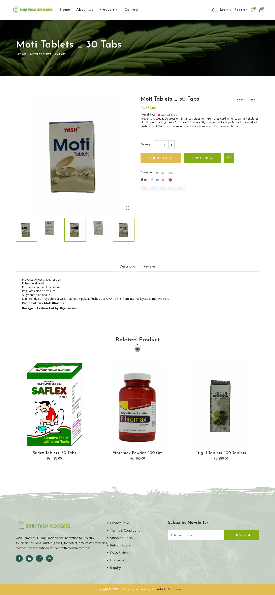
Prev (240, 99)
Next (253, 99)
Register (240, 9)
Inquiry (115, 567)
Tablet (171, 172)
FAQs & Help (119, 553)
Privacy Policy (120, 523)
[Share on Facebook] (152, 180)
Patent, (161, 172)
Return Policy (120, 545)
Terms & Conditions (125, 530)
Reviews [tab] (149, 266)
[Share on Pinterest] (170, 180)
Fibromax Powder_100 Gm (138, 453)
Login (224, 9)
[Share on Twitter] (157, 180)
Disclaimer (118, 560)
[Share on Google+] (163, 180)
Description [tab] (128, 266)
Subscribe (242, 535)
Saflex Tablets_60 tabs (54, 453)
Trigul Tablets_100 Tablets (221, 453)
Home (21, 54)
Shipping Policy (121, 538)
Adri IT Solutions (169, 589)
